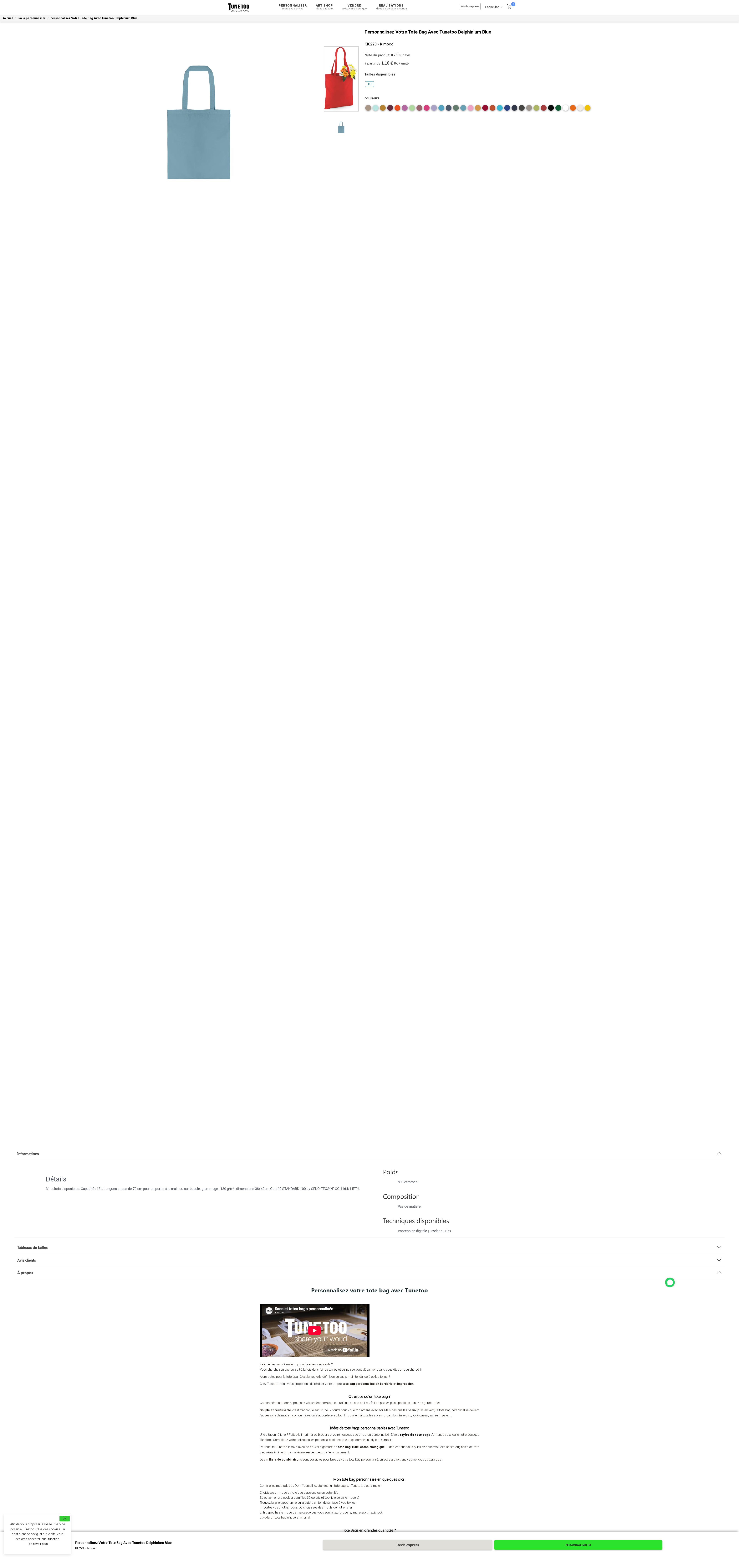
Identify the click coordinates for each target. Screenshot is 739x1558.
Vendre (354, 7)
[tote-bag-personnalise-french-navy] (514, 109)
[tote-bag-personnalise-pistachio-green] (412, 109)
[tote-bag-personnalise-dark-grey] (521, 109)
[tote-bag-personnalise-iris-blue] (448, 109)
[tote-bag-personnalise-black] (551, 109)
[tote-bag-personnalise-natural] (580, 109)
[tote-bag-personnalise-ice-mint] (375, 109)
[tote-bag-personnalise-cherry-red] (485, 109)
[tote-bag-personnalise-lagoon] (441, 109)
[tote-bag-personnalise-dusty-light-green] (456, 109)
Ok (65, 1518)
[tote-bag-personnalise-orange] (573, 109)
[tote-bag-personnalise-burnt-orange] (492, 109)
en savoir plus (38, 1544)
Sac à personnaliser (32, 18)
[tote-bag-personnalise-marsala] (419, 109)
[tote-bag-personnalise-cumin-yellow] (478, 109)
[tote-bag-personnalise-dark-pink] (470, 109)
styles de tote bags (415, 1434)
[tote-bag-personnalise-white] (565, 109)
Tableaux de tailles (32, 1247)
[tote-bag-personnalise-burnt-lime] (536, 109)
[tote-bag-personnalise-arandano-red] (543, 109)
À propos (25, 1272)
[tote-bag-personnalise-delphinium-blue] (463, 109)
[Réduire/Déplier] (670, 1282)
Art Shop (324, 7)
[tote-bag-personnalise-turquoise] (499, 109)
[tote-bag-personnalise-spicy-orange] (397, 109)
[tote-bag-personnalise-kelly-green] (558, 109)
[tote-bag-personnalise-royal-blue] (507, 109)
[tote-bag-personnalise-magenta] (426, 109)
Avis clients (26, 1260)
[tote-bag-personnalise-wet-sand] (368, 109)
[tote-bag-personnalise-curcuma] (382, 109)
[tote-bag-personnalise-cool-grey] (529, 109)
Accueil (8, 18)
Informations (28, 1153)
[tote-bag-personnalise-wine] (390, 109)
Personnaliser (293, 7)
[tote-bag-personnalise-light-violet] (434, 109)
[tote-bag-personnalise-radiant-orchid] (404, 109)
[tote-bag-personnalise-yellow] (587, 109)
